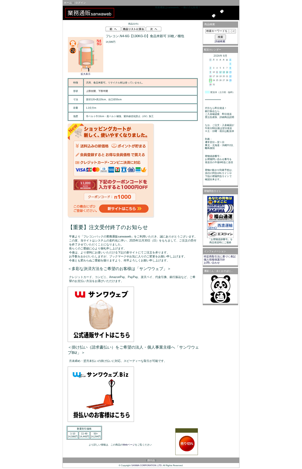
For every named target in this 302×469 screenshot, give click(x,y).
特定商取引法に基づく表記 (220, 256)
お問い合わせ (212, 262)
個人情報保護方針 (214, 259)
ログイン (80, 2)
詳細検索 (220, 41)
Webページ (129, 444)
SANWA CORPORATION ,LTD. (146, 465)
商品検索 (209, 24)
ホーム (68, 2)
